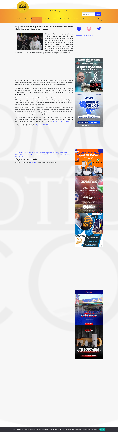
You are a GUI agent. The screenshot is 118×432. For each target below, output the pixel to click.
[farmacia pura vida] (89, 307)
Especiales (78, 19)
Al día (17, 20)
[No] (116, 429)
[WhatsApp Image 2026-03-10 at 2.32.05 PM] (89, 109)
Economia (55, 19)
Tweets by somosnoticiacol (84, 35)
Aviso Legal (100, 20)
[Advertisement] (44, 67)
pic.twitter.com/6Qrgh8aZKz (62, 121)
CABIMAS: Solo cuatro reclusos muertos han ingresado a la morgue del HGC (41, 153)
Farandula (93, 19)
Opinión (70, 19)
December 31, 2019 (42, 125)
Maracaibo (63, 19)
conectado (33, 162)
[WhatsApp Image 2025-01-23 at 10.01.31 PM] (89, 342)
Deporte (85, 19)
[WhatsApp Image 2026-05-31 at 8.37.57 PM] (89, 194)
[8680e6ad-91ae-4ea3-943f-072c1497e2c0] (89, 230)
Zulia (21, 19)
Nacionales (46, 19)
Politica (27, 19)
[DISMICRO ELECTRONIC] (89, 162)
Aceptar (102, 429)
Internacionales (36, 19)
